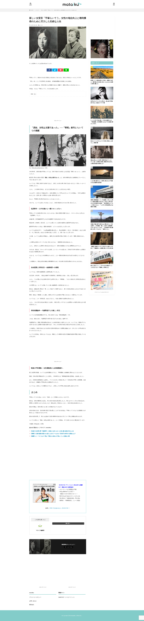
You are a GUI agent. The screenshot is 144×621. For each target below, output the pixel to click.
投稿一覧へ (68, 523)
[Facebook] (49, 70)
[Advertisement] (57, 108)
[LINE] (66, 70)
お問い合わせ (32, 601)
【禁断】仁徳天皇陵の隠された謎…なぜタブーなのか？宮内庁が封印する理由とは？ (53, 433)
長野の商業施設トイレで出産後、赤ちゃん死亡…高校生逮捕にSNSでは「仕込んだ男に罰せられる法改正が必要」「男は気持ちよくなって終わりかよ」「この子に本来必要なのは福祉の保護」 (102, 203)
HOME (32, 10)
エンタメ (37, 10)
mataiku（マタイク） (76, 615)
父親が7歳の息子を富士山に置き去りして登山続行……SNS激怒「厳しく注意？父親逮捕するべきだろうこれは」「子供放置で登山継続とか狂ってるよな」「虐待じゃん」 (102, 226)
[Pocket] (60, 70)
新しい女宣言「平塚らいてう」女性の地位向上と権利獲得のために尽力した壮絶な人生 (58, 10)
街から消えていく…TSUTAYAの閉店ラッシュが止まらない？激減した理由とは (101, 266)
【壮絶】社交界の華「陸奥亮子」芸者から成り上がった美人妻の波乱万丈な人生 (52, 431)
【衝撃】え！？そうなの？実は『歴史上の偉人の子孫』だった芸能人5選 (50, 436)
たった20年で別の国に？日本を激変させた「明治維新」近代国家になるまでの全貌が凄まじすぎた (102, 122)
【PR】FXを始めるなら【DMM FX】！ (59, 508)
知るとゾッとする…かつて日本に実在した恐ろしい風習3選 (102, 141)
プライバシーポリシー (35, 597)
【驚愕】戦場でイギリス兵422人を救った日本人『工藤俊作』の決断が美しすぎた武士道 (102, 247)
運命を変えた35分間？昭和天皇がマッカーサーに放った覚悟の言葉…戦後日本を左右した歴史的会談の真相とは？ (102, 161)
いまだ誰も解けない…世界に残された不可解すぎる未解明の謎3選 (102, 181)
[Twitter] (55, 70)
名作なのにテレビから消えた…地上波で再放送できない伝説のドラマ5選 (102, 101)
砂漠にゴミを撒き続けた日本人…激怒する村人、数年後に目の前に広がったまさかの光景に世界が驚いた (102, 82)
